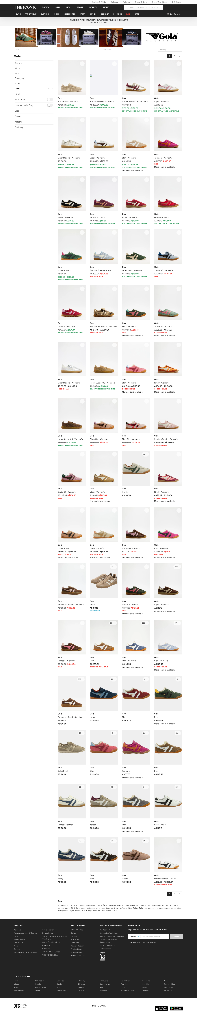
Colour (18, 116)
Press (16, 946)
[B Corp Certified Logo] (113, 957)
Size (17, 111)
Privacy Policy (47, 933)
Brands (16, 936)
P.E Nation (168, 990)
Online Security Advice (51, 942)
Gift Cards (176, 2)
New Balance (105, 984)
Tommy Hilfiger (169, 984)
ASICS (144, 987)
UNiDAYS (46, 945)
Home (106, 7)
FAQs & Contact (77, 930)
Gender (19, 63)
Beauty (93, 7)
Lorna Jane (104, 981)
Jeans (166, 981)
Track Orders (140, 2)
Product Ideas (76, 949)
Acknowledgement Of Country (25, 933)
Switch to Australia (78, 955)
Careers (17, 949)
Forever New (61, 990)
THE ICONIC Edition (50, 955)
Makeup (17, 987)
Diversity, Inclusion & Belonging (112, 936)
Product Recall (76, 952)
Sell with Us (18, 943)
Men (57, 7)
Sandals (145, 984)
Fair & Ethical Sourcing (108, 945)
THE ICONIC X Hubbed (51, 952)
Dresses (145, 990)
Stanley (60, 984)
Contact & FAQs (98, 2)
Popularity (162, 50)
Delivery (114, 2)
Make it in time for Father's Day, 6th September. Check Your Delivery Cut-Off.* (98, 21)
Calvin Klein (125, 981)
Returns (126, 2)
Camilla (38, 984)
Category (19, 78)
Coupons (17, 955)
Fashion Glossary (77, 946)
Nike (101, 987)
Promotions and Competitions (25, 952)
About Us (17, 930)
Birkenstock (39, 981)
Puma (123, 987)
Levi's (16, 981)
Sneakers (146, 981)
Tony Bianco (168, 987)
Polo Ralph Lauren (128, 990)
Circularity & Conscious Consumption (108, 941)
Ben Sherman (19, 990)
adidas (16, 984)
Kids (68, 7)
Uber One (46, 949)
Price (17, 94)
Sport (80, 7)
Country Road (40, 987)
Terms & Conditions (49, 930)
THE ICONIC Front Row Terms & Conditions (54, 937)
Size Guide (75, 939)
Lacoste (81, 990)
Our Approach (105, 930)
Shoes (17, 83)
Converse (60, 981)
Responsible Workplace (109, 933)
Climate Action (105, 949)
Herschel (81, 987)
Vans (58, 987)
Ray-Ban (124, 984)
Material (19, 122)
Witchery (81, 981)
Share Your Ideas (159, 2)
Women (45, 7)
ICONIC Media (19, 939)
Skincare (81, 984)
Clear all (50, 88)
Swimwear (103, 990)
